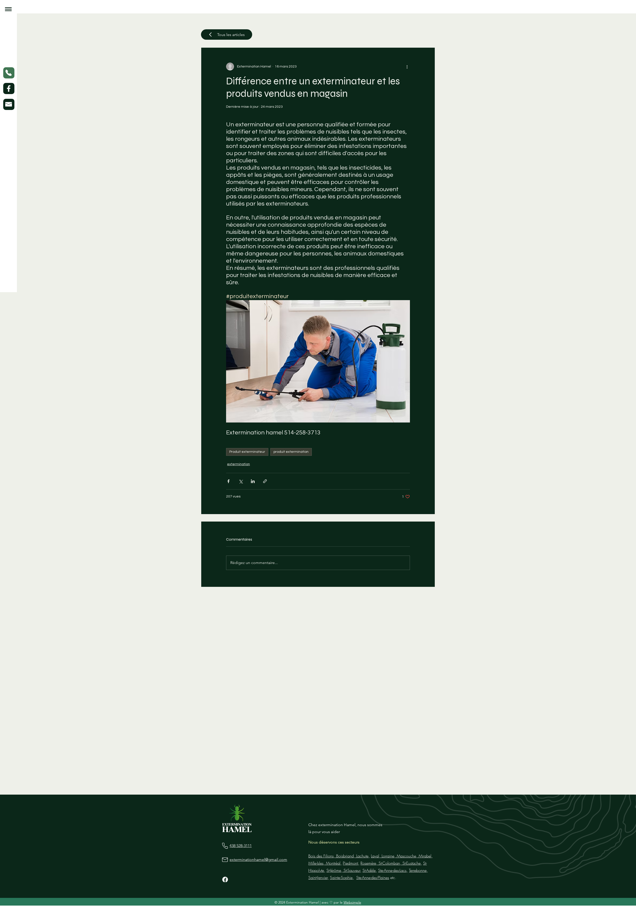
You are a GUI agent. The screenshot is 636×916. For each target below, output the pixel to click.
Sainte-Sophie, (342, 877)
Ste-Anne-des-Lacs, (393, 870)
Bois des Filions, (321, 856)
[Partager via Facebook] (228, 481)
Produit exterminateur (247, 452)
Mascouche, (406, 856)
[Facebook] (225, 879)
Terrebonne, (418, 870)
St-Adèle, (369, 870)
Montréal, (333, 863)
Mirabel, (425, 856)
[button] (8, 9)
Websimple (352, 902)
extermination (238, 464)
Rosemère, (368, 863)
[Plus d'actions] (407, 67)
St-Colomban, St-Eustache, (399, 863)
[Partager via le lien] (265, 481)
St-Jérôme (333, 870)
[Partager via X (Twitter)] (240, 481)
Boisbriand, (345, 856)
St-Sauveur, (351, 870)
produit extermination (291, 452)
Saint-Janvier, (318, 877)
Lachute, (362, 856)
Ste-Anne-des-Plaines (372, 877)
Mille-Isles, (316, 863)
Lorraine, (388, 856)
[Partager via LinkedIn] (252, 481)
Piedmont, (351, 863)
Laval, (375, 856)
